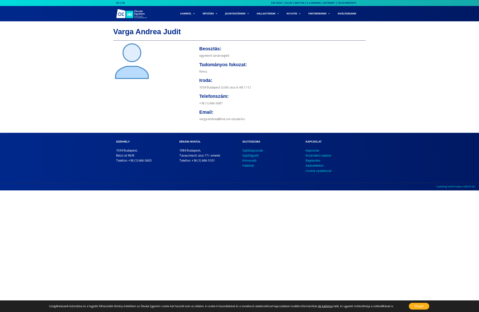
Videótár (248, 165)
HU (117, 2)
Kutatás (292, 13)
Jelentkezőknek (235, 13)
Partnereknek (317, 13)
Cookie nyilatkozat (319, 171)
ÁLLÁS (288, 2)
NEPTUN (299, 2)
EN (123, 2)
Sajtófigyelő (250, 155)
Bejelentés (313, 160)
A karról (185, 13)
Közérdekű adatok (318, 155)
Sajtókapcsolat (252, 150)
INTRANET (329, 2)
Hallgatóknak (266, 13)
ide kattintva (325, 306)
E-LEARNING (314, 2)
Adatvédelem (315, 165)
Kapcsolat (312, 150)
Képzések (208, 13)
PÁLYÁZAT (277, 2)
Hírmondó (249, 160)
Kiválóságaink (347, 13)
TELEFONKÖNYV (347, 2)
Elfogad (419, 306)
